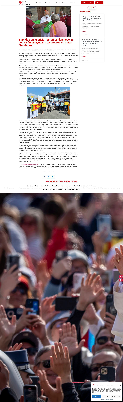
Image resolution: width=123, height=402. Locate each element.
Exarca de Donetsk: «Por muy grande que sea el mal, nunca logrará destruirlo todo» (91, 18)
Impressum (111, 399)
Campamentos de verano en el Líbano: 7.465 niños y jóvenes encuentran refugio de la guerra (92, 42)
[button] (120, 385)
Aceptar (97, 396)
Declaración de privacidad (105, 399)
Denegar (106, 396)
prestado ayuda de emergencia (30, 164)
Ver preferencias (116, 396)
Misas (64, 3)
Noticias (72, 3)
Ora (57, 3)
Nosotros (38, 3)
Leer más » (84, 31)
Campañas (48, 3)
